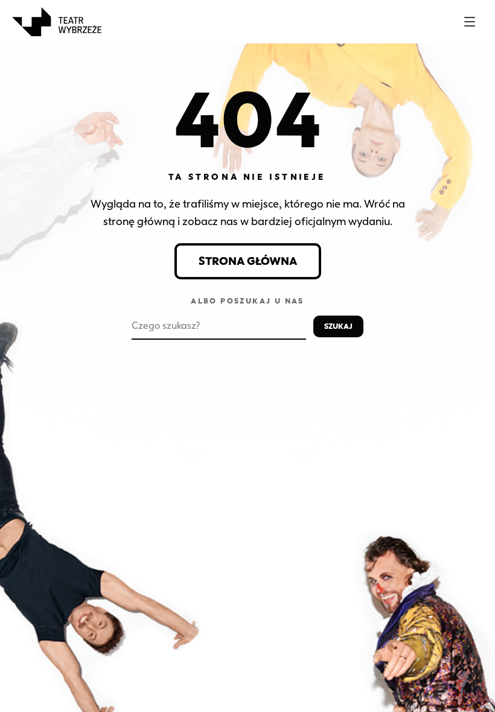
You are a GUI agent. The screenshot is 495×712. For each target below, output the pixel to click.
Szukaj (338, 326)
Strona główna (248, 261)
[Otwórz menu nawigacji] (469, 21)
